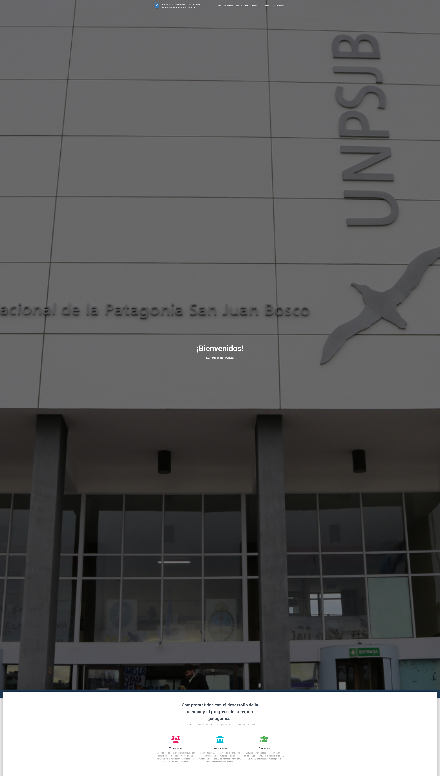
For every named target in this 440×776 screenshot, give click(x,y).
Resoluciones (278, 6)
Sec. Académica (242, 6)
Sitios (267, 6)
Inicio (219, 6)
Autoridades (256, 6)
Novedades (228, 6)
